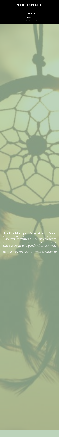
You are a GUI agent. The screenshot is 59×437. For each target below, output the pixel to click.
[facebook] (24, 13)
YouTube (26, 20)
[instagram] (26, 13)
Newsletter (30, 20)
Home (23, 20)
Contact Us (35, 20)
